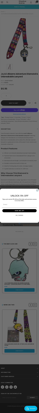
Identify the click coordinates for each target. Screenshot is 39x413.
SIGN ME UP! (19, 210)
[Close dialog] (37, 190)
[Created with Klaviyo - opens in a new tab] (19, 223)
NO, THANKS (19, 215)
